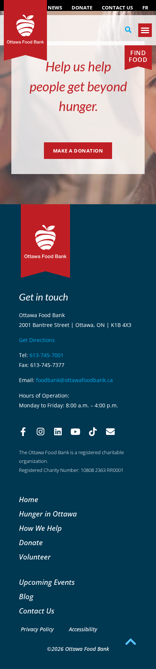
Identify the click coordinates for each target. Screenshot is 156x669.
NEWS (55, 7)
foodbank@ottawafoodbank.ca (74, 380)
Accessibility (83, 629)
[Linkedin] (58, 432)
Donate (82, 7)
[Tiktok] (92, 432)
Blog (26, 596)
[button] (128, 29)
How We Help (40, 528)
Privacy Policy (37, 629)
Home (28, 499)
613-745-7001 (47, 355)
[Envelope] (110, 432)
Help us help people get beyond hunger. (78, 86)
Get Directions (37, 340)
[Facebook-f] (23, 432)
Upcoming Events (47, 582)
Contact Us (117, 7)
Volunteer (35, 557)
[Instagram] (40, 432)
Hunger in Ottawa (48, 514)
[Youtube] (75, 432)
